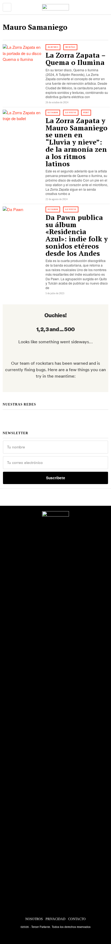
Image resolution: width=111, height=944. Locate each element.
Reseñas (70, 47)
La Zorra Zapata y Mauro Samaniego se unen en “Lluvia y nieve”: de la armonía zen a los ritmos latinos (76, 142)
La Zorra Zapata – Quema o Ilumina (75, 59)
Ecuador (53, 113)
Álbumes (53, 47)
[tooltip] (35, 416)
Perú (86, 113)
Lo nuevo (70, 113)
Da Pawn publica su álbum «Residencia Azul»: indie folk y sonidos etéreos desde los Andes (77, 235)
